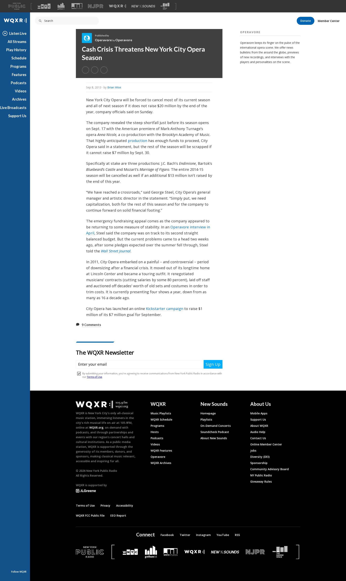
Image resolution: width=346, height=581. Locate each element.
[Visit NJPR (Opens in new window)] (95, 6)
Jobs (253, 450)
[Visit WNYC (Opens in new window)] (44, 6)
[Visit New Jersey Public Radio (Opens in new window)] (256, 551)
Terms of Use (85, 505)
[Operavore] (88, 38)
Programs (18, 66)
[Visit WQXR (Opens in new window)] (117, 6)
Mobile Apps (258, 413)
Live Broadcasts (13, 107)
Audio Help (257, 432)
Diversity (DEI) (260, 457)
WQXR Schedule (161, 419)
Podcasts (18, 83)
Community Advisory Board (269, 469)
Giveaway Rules (261, 481)
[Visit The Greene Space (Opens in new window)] (165, 6)
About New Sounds (213, 438)
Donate (305, 21)
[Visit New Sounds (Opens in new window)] (143, 6)
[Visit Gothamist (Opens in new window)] (61, 6)
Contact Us (258, 438)
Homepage (208, 413)
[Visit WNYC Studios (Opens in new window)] (76, 6)
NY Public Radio (261, 475)
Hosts (155, 432)
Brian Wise (114, 87)
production (137, 140)
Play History (16, 50)
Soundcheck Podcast (214, 432)
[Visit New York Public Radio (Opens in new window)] (90, 552)
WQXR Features (161, 450)
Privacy (105, 505)
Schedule (18, 58)
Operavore (103, 40)
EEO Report (118, 515)
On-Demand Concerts (215, 426)
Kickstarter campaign (164, 308)
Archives (19, 99)
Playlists (206, 419)
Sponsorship (259, 463)
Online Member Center (266, 444)
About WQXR (259, 426)
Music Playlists (161, 413)
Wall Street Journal (116, 251)
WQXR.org (96, 427)
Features (19, 74)
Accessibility (124, 505)
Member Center (329, 21)
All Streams (17, 41)
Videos (20, 91)
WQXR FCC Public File (90, 515)
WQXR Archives (161, 463)
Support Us (17, 116)
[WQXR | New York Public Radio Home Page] (15, 20)
